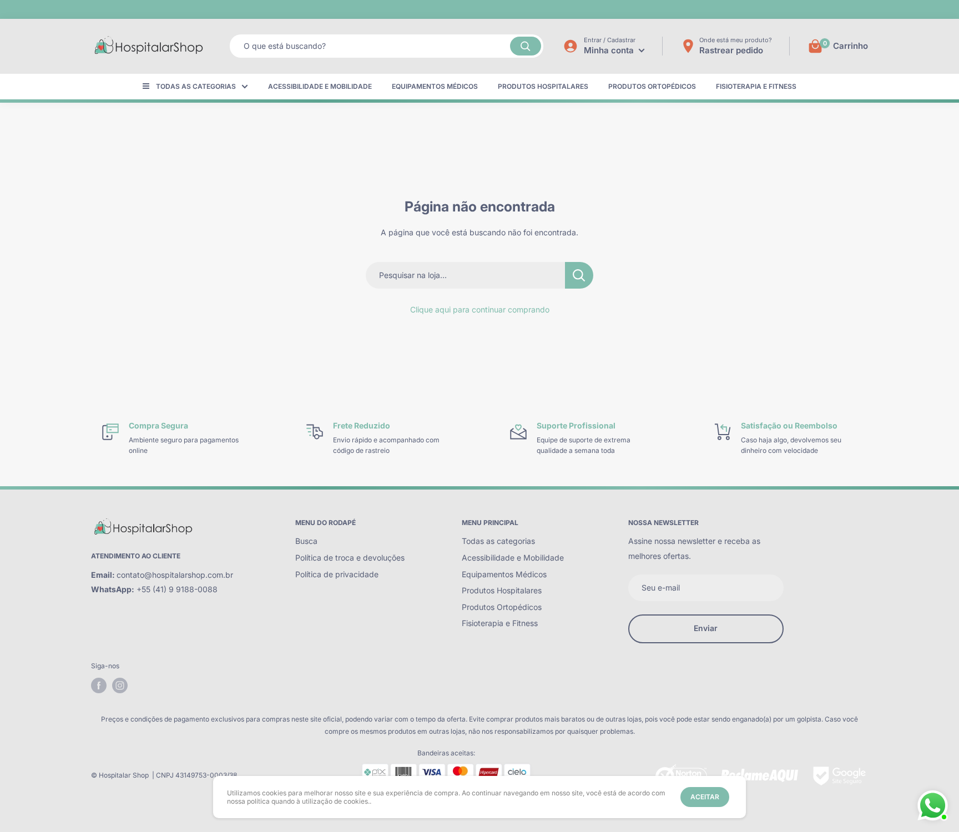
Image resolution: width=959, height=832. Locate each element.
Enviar (706, 628)
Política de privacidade (336, 574)
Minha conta (610, 50)
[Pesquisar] (525, 46)
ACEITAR (704, 797)
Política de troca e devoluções (350, 557)
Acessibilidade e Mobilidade (320, 86)
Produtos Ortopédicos (652, 86)
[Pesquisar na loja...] (579, 275)
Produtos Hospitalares (543, 86)
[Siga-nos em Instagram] (120, 685)
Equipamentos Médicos (435, 86)
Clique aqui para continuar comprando (479, 309)
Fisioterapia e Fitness (756, 86)
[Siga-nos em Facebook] (99, 685)
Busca (306, 541)
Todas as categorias (196, 86)
